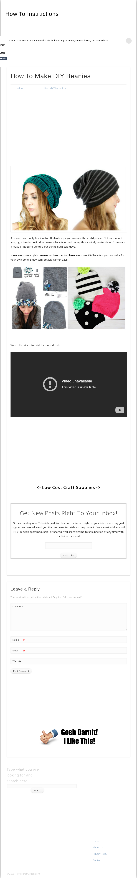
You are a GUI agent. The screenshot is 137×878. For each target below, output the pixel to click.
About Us (98, 847)
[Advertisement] (69, 121)
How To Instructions (32, 14)
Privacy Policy (100, 853)
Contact (97, 860)
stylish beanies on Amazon (46, 255)
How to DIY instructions (55, 88)
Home (96, 841)
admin (20, 88)
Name (18, 640)
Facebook (118, 57)
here (72, 255)
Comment (17, 606)
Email (18, 651)
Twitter (125, 57)
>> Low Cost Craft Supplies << (68, 487)
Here (14, 255)
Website (16, 661)
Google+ (132, 57)
